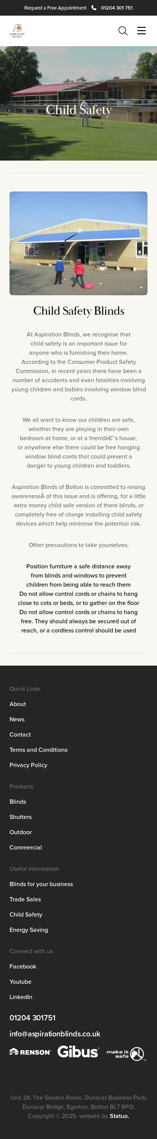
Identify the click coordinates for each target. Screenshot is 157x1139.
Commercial (26, 847)
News (17, 719)
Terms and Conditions (38, 749)
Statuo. (119, 1116)
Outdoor (21, 832)
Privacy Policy (28, 765)
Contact (20, 734)
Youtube (21, 981)
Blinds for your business (41, 884)
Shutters (21, 816)
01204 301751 (33, 1018)
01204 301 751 (117, 7)
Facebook (23, 966)
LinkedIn (21, 997)
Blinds (18, 801)
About (18, 704)
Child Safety (26, 914)
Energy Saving (29, 929)
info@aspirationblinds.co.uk (55, 1034)
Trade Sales (25, 899)
